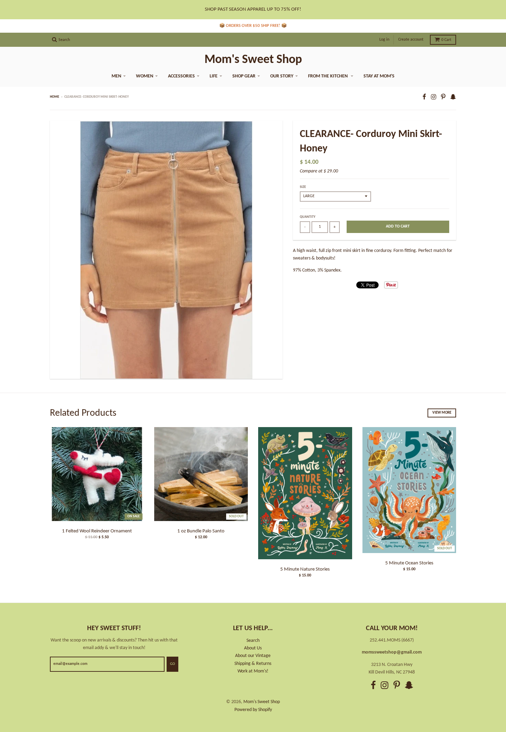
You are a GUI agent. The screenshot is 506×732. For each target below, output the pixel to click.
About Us (253, 648)
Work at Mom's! (253, 671)
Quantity (307, 217)
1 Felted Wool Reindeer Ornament (97, 531)
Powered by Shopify (253, 709)
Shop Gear (243, 76)
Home (54, 97)
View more (441, 413)
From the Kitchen (328, 76)
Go (172, 664)
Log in (384, 40)
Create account (410, 40)
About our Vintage (253, 655)
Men (116, 76)
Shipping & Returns (252, 663)
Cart (446, 40)
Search (253, 640)
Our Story (281, 76)
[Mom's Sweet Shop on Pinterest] (443, 98)
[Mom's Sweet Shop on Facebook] (424, 98)
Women (144, 76)
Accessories (181, 76)
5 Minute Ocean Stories (409, 563)
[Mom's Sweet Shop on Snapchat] (453, 98)
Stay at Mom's (378, 76)
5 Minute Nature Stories (305, 569)
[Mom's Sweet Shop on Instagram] (433, 98)
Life (214, 76)
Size (303, 187)
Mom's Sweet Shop (253, 60)
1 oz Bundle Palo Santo (200, 531)
